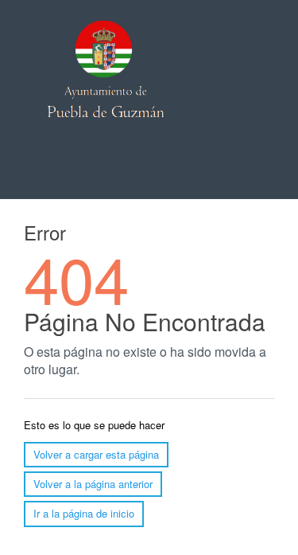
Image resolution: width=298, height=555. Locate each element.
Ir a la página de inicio (83, 513)
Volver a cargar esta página (96, 454)
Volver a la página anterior (93, 483)
